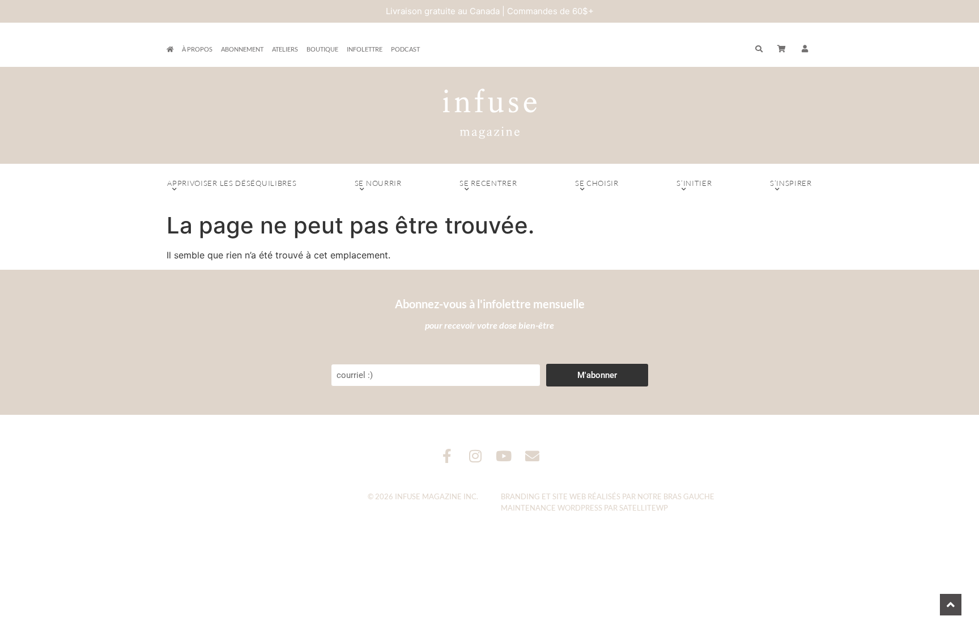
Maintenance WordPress (551, 507)
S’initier (694, 183)
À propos (197, 49)
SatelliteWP (643, 507)
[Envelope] (532, 456)
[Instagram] (476, 456)
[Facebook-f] (447, 456)
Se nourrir (378, 183)
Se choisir (597, 183)
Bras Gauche (688, 496)
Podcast (405, 49)
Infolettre (364, 49)
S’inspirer (791, 183)
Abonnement (242, 49)
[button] (805, 49)
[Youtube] (504, 456)
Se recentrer (488, 183)
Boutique (322, 49)
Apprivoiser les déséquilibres (231, 183)
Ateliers (285, 49)
